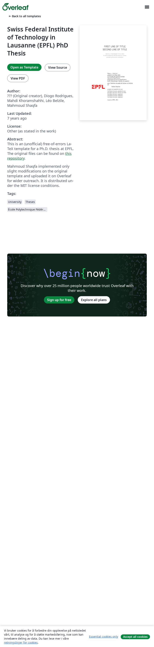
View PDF (18, 78)
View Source (57, 67)
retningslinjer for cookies (21, 642)
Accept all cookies (135, 637)
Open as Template (24, 67)
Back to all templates (24, 16)
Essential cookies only (103, 636)
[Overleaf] (15, 7)
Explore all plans (94, 300)
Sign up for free (59, 300)
